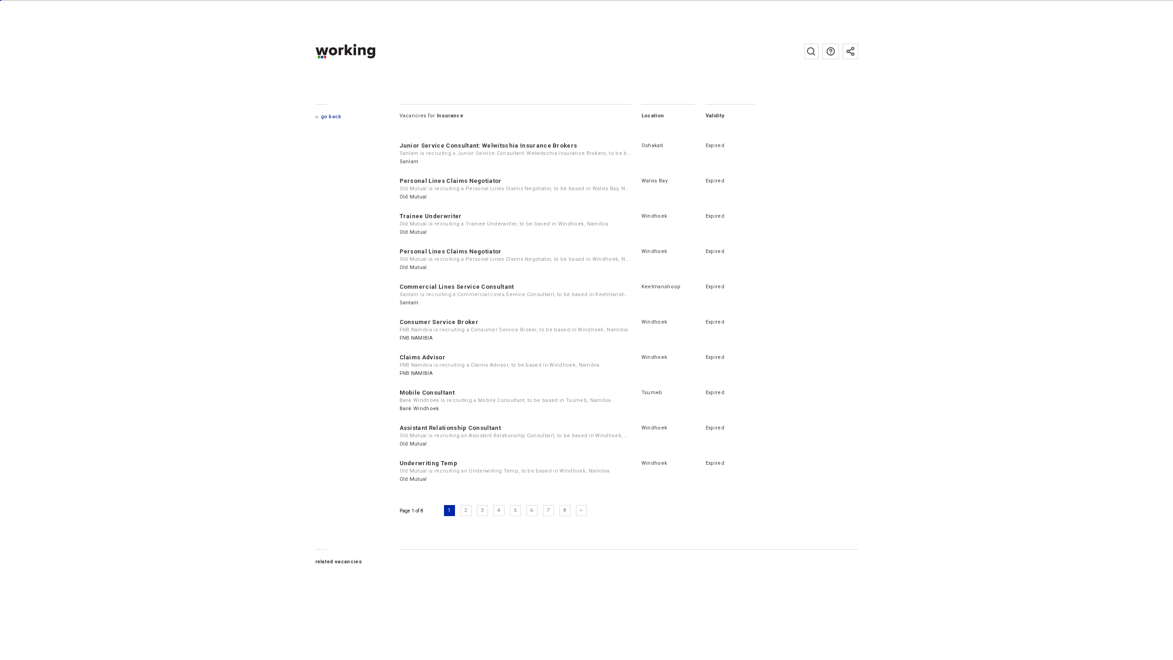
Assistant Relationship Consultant (450, 427)
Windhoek (654, 216)
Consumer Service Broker (439, 322)
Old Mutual (413, 197)
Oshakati (652, 145)
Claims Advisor (422, 357)
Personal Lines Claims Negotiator (451, 180)
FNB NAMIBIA (416, 338)
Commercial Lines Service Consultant (457, 286)
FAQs (830, 51)
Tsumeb (652, 393)
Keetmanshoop (661, 287)
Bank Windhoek (419, 409)
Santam (409, 303)
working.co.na (363, 51)
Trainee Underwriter (431, 216)
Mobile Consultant (427, 392)
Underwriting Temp (428, 463)
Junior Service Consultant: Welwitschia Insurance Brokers (488, 145)
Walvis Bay (654, 181)
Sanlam (409, 162)
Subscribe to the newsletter (850, 51)
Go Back (331, 117)
